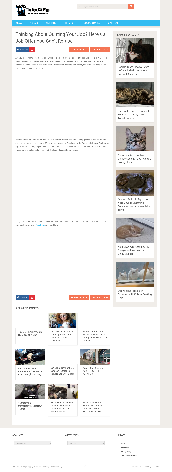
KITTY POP (69, 23)
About (123, 443)
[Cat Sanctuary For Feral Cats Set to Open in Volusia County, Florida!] (63, 356)
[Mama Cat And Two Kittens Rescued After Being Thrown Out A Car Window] (95, 320)
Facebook (40, 225)
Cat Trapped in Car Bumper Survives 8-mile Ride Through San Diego (30, 371)
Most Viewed (136, 467)
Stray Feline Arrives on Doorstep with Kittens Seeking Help (135, 294)
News (19, 23)
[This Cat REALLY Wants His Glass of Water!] (30, 320)
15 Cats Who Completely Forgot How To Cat (30, 406)
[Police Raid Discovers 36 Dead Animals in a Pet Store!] (95, 357)
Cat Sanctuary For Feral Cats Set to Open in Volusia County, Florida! (62, 371)
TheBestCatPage (56, 467)
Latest (157, 467)
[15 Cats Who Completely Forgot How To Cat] (30, 391)
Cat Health (114, 23)
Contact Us (125, 447)
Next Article (99, 50)
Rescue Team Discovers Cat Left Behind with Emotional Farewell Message (133, 70)
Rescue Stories (91, 23)
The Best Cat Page (19, 467)
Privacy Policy (126, 452)
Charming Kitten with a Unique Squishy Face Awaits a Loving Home (134, 159)
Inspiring (50, 23)
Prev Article (80, 50)
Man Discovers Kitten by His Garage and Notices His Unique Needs (133, 250)
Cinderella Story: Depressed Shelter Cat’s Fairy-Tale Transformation (133, 115)
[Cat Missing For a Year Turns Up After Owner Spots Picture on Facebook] (63, 320)
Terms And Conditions (129, 456)
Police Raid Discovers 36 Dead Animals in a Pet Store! (93, 371)
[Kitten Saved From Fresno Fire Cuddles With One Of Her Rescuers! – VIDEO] (95, 391)
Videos (34, 23)
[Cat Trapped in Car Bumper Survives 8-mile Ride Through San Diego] (30, 357)
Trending (147, 467)
